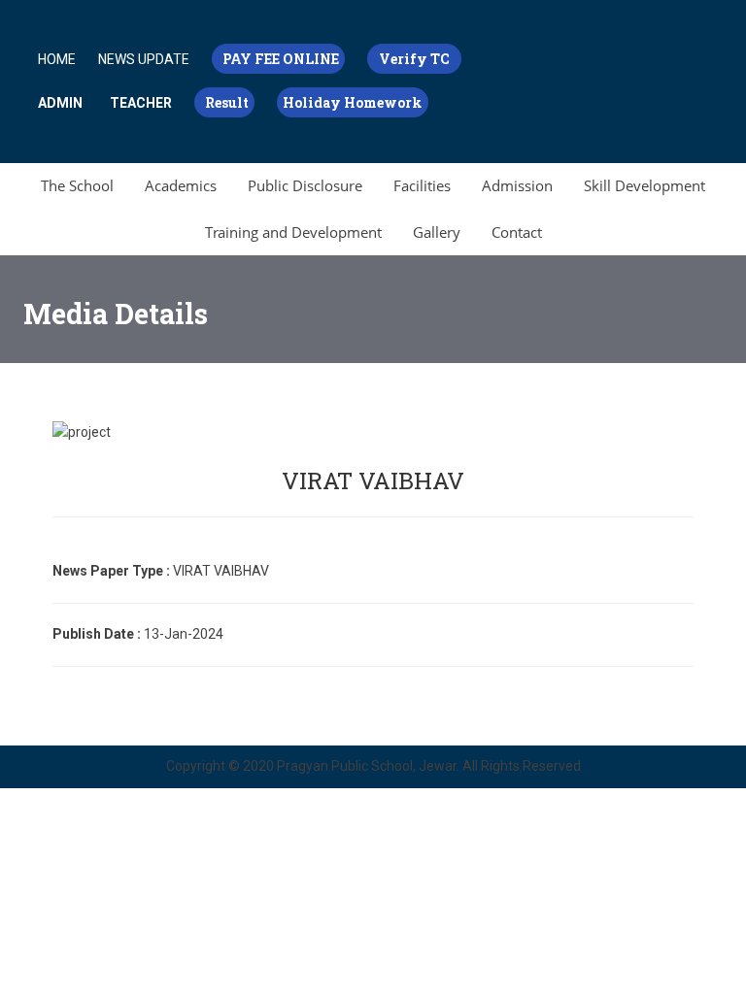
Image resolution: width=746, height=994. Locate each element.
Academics (181, 185)
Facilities (422, 185)
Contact (517, 232)
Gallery (436, 232)
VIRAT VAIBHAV (373, 480)
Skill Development (644, 185)
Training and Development (293, 232)
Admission (517, 185)
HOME (57, 59)
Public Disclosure (305, 185)
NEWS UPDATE (143, 59)
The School (77, 185)
